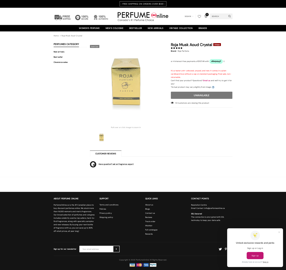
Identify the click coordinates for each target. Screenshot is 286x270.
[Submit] (116, 249)
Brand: (173, 51)
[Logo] (143, 16)
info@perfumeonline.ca (214, 208)
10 (176, 103)
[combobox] (218, 16)
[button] (177, 48)
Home (56, 36)
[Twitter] (220, 249)
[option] (126, 79)
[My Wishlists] (198, 16)
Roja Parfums (183, 51)
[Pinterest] (226, 249)
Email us (206, 80)
